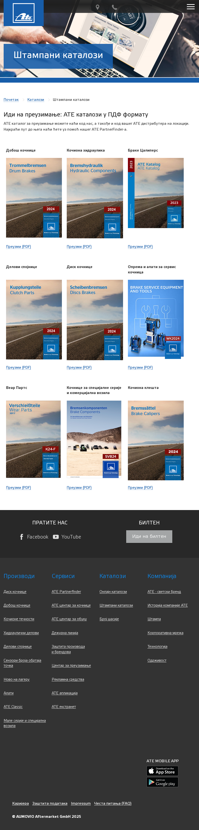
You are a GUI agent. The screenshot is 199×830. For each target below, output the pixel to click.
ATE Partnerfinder (66, 592)
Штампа (154, 619)
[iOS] (162, 771)
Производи (19, 576)
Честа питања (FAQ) (113, 803)
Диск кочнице (15, 592)
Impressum (81, 803)
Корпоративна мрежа (165, 633)
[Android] (162, 782)
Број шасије (109, 619)
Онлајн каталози (113, 592)
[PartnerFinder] (97, 7)
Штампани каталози (116, 605)
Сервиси (63, 576)
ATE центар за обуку (69, 619)
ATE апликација (65, 693)
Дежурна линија (65, 633)
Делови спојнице (18, 647)
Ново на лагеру (17, 679)
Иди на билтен (149, 536)
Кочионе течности (19, 619)
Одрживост (157, 660)
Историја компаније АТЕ (168, 605)
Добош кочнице (17, 605)
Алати (9, 693)
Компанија (162, 576)
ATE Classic (13, 707)
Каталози (35, 100)
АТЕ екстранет (64, 707)
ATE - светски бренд (164, 592)
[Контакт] (114, 7)
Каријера (20, 803)
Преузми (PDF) (18, 247)
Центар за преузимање (71, 666)
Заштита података (49, 803)
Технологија (157, 647)
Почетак (11, 100)
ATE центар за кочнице (71, 605)
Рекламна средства (68, 679)
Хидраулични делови (21, 633)
